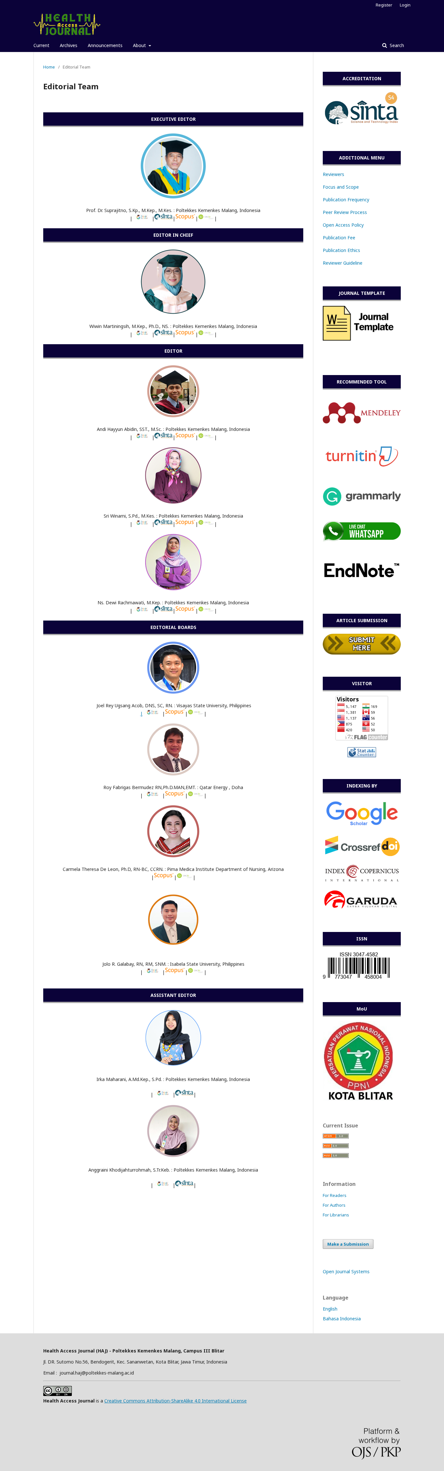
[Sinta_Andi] (163, 437)
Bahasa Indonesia (342, 1318)
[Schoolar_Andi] (142, 437)
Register (384, 5)
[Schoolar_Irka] (163, 1094)
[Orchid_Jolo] (196, 972)
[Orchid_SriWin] (206, 524)
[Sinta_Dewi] (163, 611)
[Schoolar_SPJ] (142, 218)
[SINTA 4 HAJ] (362, 127)
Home (49, 67)
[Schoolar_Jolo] (152, 972)
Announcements (105, 45)
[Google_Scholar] (362, 826)
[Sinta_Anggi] (184, 1185)
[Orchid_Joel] (196, 713)
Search (396, 45)
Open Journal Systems (346, 1271)
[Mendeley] (362, 422)
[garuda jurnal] (362, 908)
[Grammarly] (362, 504)
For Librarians (336, 1215)
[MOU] (358, 1099)
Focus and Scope (341, 187)
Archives (68, 45)
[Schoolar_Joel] (152, 713)
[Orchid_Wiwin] (206, 334)
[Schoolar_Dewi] (142, 611)
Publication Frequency (346, 199)
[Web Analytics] (361, 755)
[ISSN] (356, 978)
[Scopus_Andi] (185, 437)
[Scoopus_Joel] (175, 713)
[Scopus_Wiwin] (185, 334)
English (330, 1309)
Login (405, 5)
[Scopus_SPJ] (185, 218)
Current (41, 45)
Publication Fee (339, 237)
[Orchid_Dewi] (206, 611)
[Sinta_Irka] (184, 1094)
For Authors (334, 1205)
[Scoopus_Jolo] (175, 972)
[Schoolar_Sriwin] (142, 524)
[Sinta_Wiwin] (163, 334)
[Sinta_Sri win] (163, 524)
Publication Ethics (341, 250)
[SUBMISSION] (362, 653)
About (140, 45)
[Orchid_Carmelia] (184, 877)
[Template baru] (362, 339)
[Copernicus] (362, 880)
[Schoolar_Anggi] (163, 1185)
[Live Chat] (362, 540)
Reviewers (333, 174)
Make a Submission (348, 1244)
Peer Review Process (345, 212)
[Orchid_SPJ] (206, 218)
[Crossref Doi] (362, 856)
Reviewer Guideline (342, 263)
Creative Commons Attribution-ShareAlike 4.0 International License (175, 1401)
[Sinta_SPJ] (163, 218)
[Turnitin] (362, 466)
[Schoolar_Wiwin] (142, 334)
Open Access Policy (343, 225)
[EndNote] (362, 590)
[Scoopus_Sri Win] (185, 524)
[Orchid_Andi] (206, 437)
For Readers (334, 1195)
